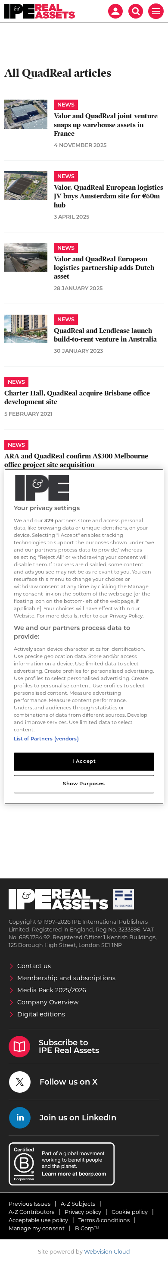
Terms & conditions (104, 1220)
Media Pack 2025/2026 (51, 990)
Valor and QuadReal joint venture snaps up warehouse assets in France (106, 125)
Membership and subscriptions (66, 978)
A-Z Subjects (78, 1204)
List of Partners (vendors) (46, 739)
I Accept (84, 762)
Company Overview (48, 1002)
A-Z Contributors (31, 1212)
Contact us (34, 966)
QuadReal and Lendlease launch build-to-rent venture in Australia (105, 335)
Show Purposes (84, 784)
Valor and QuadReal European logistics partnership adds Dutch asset (104, 268)
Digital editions (41, 1014)
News (66, 104)
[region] (84, 636)
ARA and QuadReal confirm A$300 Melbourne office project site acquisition (76, 460)
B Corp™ (87, 1228)
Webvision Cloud (107, 1251)
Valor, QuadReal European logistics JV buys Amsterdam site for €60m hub (108, 196)
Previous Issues (29, 1204)
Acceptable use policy (38, 1220)
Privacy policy (83, 1212)
